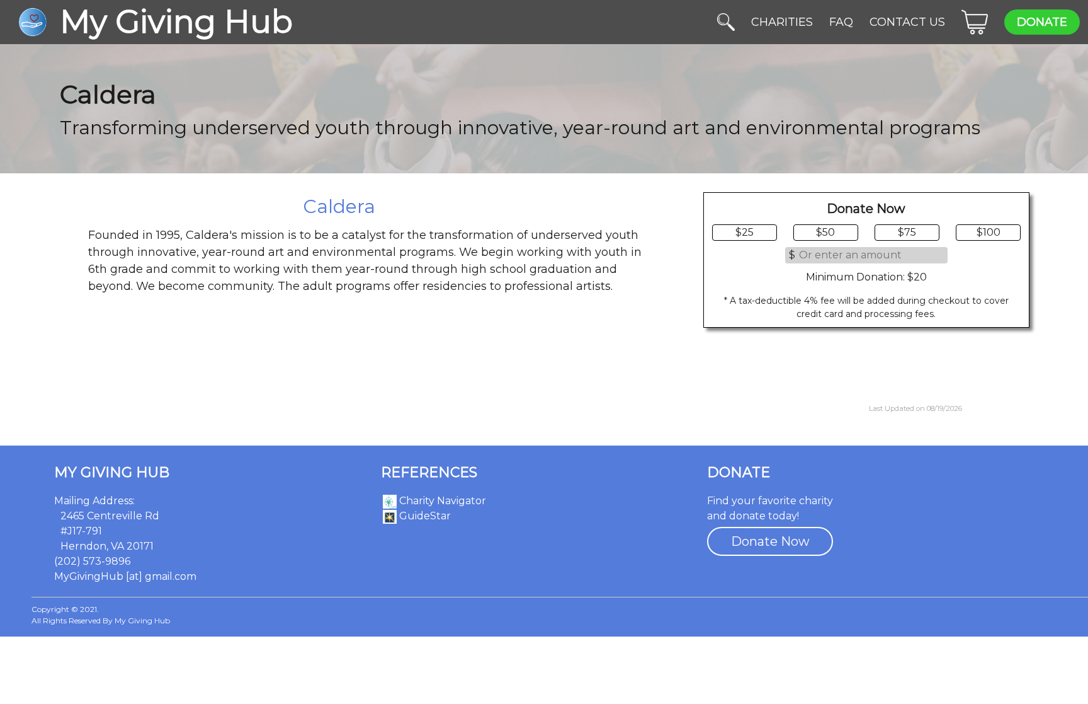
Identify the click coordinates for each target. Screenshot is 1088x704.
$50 (825, 232)
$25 (744, 232)
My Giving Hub (111, 473)
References (429, 473)
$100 (988, 232)
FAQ (841, 22)
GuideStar (424, 516)
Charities (782, 22)
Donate (1042, 22)
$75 (907, 232)
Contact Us (907, 22)
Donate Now (770, 541)
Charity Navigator (441, 501)
